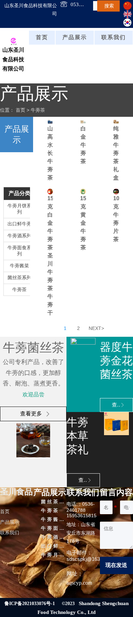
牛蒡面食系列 (19, 250)
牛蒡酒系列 (19, 235)
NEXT (96, 328)
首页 (20, 110)
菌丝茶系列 (19, 277)
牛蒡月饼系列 (19, 209)
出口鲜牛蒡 (19, 223)
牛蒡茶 (38, 110)
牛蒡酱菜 (19, 265)
